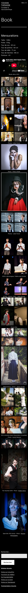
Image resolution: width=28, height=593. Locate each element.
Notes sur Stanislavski (8, 582)
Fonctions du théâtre (7, 574)
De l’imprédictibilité (7, 577)
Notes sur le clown (7, 579)
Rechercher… (5, 552)
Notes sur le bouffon (7, 572)
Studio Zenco (22, 490)
